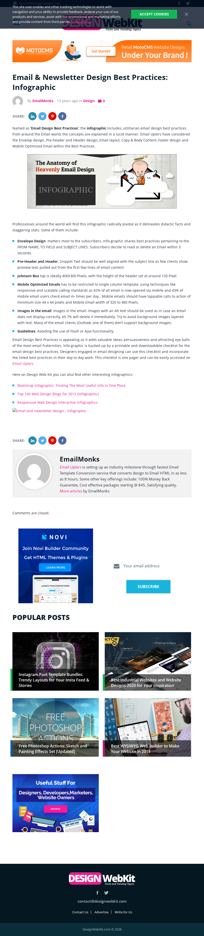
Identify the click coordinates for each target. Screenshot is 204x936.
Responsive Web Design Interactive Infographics (57, 402)
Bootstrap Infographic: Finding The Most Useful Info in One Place (71, 385)
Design (89, 100)
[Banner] (102, 51)
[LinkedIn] (32, 116)
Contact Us (80, 912)
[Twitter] (42, 116)
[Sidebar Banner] (55, 566)
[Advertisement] (148, 809)
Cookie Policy (81, 21)
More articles (71, 490)
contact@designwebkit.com (102, 901)
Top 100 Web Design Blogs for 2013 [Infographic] (58, 394)
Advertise (101, 912)
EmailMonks (42, 100)
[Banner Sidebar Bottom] (55, 803)
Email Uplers (23, 363)
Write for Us (123, 912)
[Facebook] (62, 116)
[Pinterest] (52, 116)
